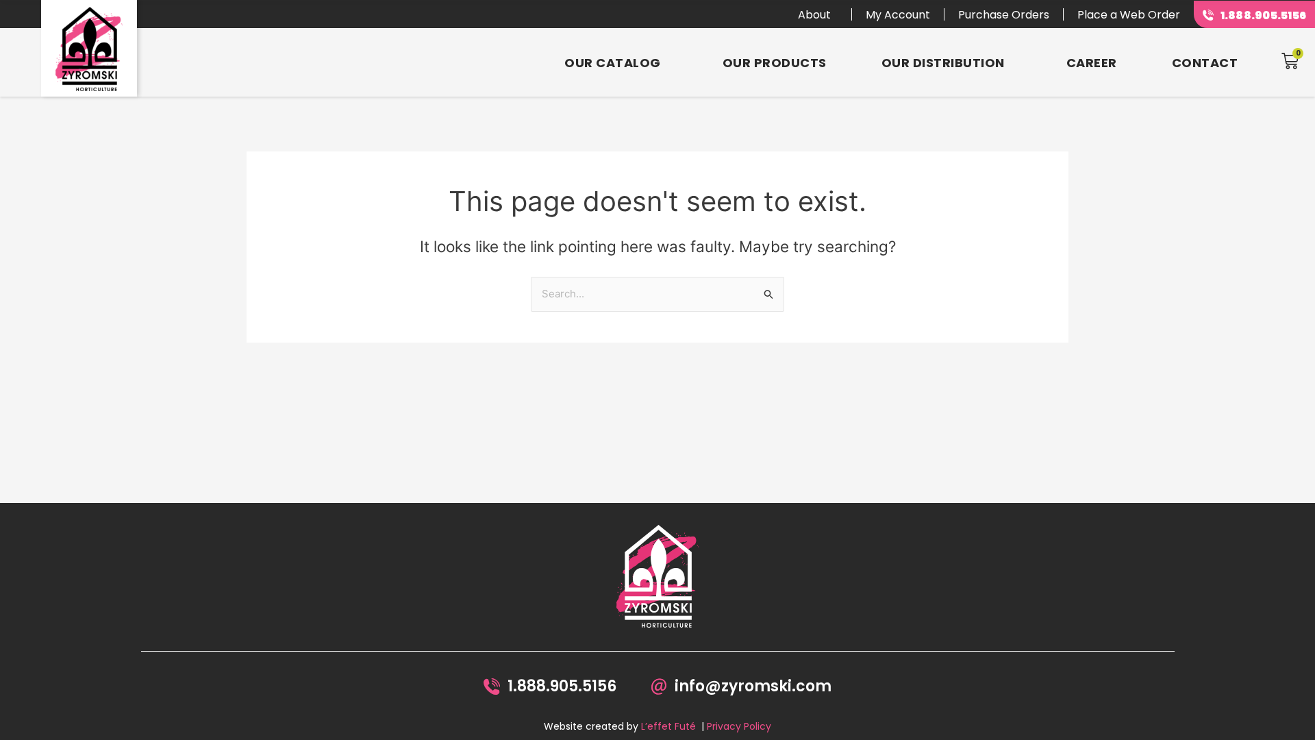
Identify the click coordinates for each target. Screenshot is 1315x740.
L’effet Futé (668, 726)
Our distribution (943, 62)
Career (1091, 62)
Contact (1205, 62)
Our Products (775, 62)
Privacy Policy (739, 726)
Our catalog (612, 62)
